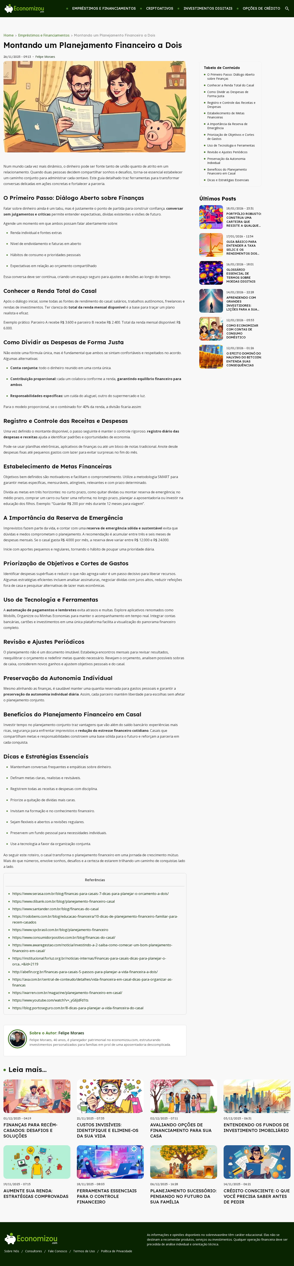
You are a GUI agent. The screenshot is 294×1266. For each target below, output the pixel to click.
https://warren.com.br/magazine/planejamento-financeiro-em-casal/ (67, 992)
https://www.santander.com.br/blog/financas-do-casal (55, 909)
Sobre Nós (11, 1251)
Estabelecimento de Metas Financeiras (225, 115)
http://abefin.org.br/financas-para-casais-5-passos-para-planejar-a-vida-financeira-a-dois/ (85, 971)
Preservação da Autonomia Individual (226, 161)
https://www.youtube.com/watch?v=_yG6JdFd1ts (50, 1000)
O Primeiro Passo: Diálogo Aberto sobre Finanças (231, 77)
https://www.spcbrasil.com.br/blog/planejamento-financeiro (60, 929)
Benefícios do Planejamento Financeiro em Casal (227, 172)
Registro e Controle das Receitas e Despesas (231, 105)
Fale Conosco (57, 1251)
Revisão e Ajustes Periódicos (227, 152)
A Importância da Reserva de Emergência (227, 126)
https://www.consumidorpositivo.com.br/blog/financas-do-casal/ (63, 937)
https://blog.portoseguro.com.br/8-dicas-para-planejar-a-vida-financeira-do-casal (77, 1008)
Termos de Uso (84, 1251)
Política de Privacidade (116, 1251)
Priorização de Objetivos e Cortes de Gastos (230, 137)
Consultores (33, 1251)
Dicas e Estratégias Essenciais (228, 180)
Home (8, 35)
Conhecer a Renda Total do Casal (230, 85)
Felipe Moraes (45, 57)
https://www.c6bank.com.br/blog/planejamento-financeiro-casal (63, 901)
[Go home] (24, 9)
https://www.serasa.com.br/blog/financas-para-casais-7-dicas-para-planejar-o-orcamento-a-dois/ (90, 893)
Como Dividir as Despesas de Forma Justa (227, 94)
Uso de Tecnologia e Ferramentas (231, 145)
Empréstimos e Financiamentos (44, 35)
